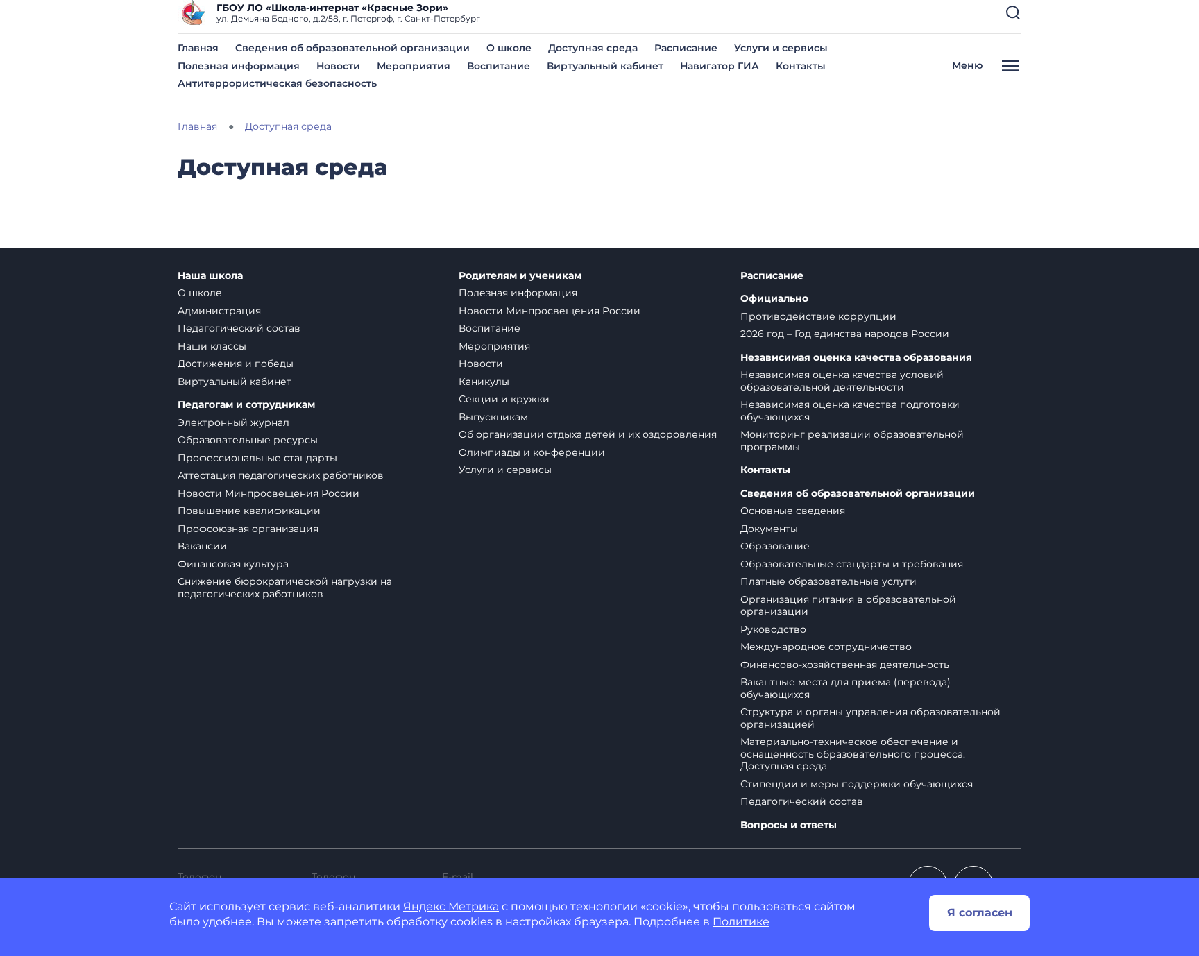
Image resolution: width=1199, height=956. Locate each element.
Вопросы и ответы (788, 825)
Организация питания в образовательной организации (848, 605)
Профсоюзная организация (248, 528)
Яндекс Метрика (451, 906)
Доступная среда (593, 48)
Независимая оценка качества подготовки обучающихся (850, 410)
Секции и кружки (504, 399)
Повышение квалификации (249, 510)
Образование (775, 546)
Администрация (219, 311)
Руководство (773, 629)
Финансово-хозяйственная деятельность (844, 664)
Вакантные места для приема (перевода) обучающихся (845, 688)
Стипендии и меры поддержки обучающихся (856, 784)
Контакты (801, 66)
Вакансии (202, 546)
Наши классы (212, 346)
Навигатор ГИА (719, 66)
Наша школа (210, 276)
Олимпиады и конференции (532, 452)
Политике (741, 921)
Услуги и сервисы (781, 48)
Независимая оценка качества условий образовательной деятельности (842, 380)
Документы (769, 528)
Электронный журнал (233, 422)
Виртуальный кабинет (605, 66)
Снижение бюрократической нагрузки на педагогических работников (285, 587)
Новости (338, 66)
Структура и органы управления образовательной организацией (870, 718)
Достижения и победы (236, 363)
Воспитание (498, 66)
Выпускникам (493, 417)
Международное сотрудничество (826, 646)
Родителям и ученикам (520, 276)
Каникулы (484, 381)
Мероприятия (413, 66)
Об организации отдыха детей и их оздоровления (588, 434)
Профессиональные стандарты (257, 458)
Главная (198, 48)
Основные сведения (792, 510)
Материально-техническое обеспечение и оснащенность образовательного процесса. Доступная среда (852, 753)
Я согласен (979, 912)
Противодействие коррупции (818, 316)
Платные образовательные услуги (828, 581)
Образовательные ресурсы (248, 440)
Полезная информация (239, 66)
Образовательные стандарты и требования (851, 564)
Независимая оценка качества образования (856, 358)
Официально (774, 299)
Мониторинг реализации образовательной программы (852, 440)
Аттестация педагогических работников (281, 475)
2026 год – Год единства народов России (844, 333)
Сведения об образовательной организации (352, 48)
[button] (1013, 12)
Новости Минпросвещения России (268, 493)
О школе (509, 48)
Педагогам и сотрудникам (246, 405)
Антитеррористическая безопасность (277, 83)
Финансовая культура (233, 564)
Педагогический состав (239, 328)
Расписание (685, 48)
